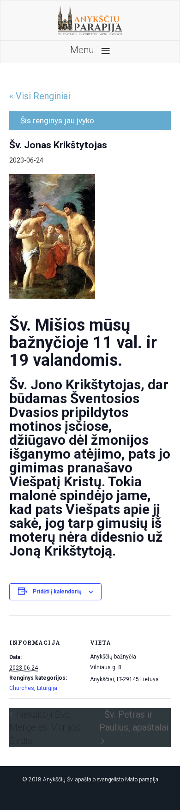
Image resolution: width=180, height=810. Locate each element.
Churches (21, 688)
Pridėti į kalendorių (57, 591)
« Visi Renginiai (39, 96)
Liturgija (47, 688)
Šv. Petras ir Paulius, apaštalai (133, 721)
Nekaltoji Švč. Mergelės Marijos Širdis (45, 727)
